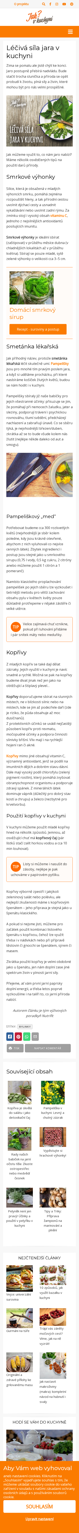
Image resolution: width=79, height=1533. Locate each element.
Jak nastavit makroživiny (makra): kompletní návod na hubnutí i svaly (53, 1391)
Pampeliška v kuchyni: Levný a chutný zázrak (52, 1113)
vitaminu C (58, 215)
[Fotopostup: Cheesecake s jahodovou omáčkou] (39, 1449)
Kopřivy (12, 756)
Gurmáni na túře (17, 1331)
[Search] (43, 4)
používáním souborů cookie (35, 1494)
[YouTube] (64, 4)
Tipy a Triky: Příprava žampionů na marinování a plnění (53, 1220)
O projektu (21, 4)
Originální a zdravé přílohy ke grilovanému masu (19, 1380)
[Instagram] (56, 4)
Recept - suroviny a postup (38, 329)
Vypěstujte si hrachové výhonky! (53, 1152)
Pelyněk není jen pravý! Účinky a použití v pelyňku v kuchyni (19, 1218)
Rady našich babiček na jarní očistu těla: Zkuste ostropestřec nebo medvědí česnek (20, 1166)
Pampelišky (60, 363)
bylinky (25, 1026)
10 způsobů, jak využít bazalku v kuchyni (51, 1292)
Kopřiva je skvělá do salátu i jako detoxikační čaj (19, 1113)
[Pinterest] (71, 4)
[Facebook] (50, 4)
